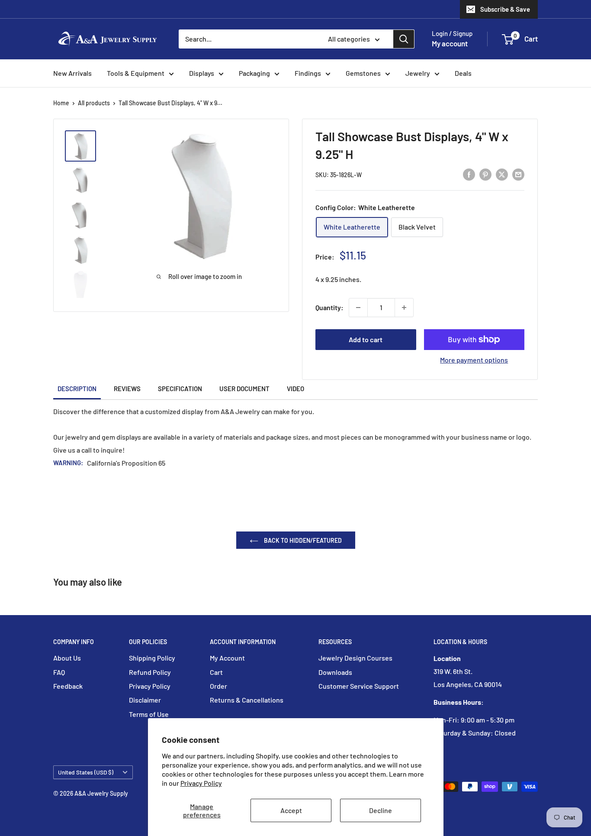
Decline (380, 810)
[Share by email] (518, 174)
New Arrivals (72, 73)
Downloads (335, 672)
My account (450, 43)
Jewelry (417, 73)
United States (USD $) (85, 772)
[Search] (403, 39)
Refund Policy (150, 672)
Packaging (254, 73)
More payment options (474, 360)
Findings (308, 73)
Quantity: (329, 307)
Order (218, 686)
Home (61, 103)
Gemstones (363, 73)
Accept (291, 810)
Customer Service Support (358, 686)
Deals (463, 73)
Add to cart (365, 339)
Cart (216, 672)
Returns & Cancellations (246, 700)
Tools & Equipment (135, 73)
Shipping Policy (152, 658)
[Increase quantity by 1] (404, 307)
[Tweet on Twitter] (502, 174)
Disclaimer (145, 700)
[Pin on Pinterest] (485, 174)
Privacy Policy (201, 783)
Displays (201, 73)
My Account (227, 658)
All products (94, 103)
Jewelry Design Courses (355, 658)
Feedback (68, 686)
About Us (67, 658)
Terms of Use (149, 714)
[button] (508, 39)
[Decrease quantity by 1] (358, 307)
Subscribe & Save (505, 9)
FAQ (59, 672)
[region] (84, 215)
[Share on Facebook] (469, 174)
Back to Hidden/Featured (302, 540)
